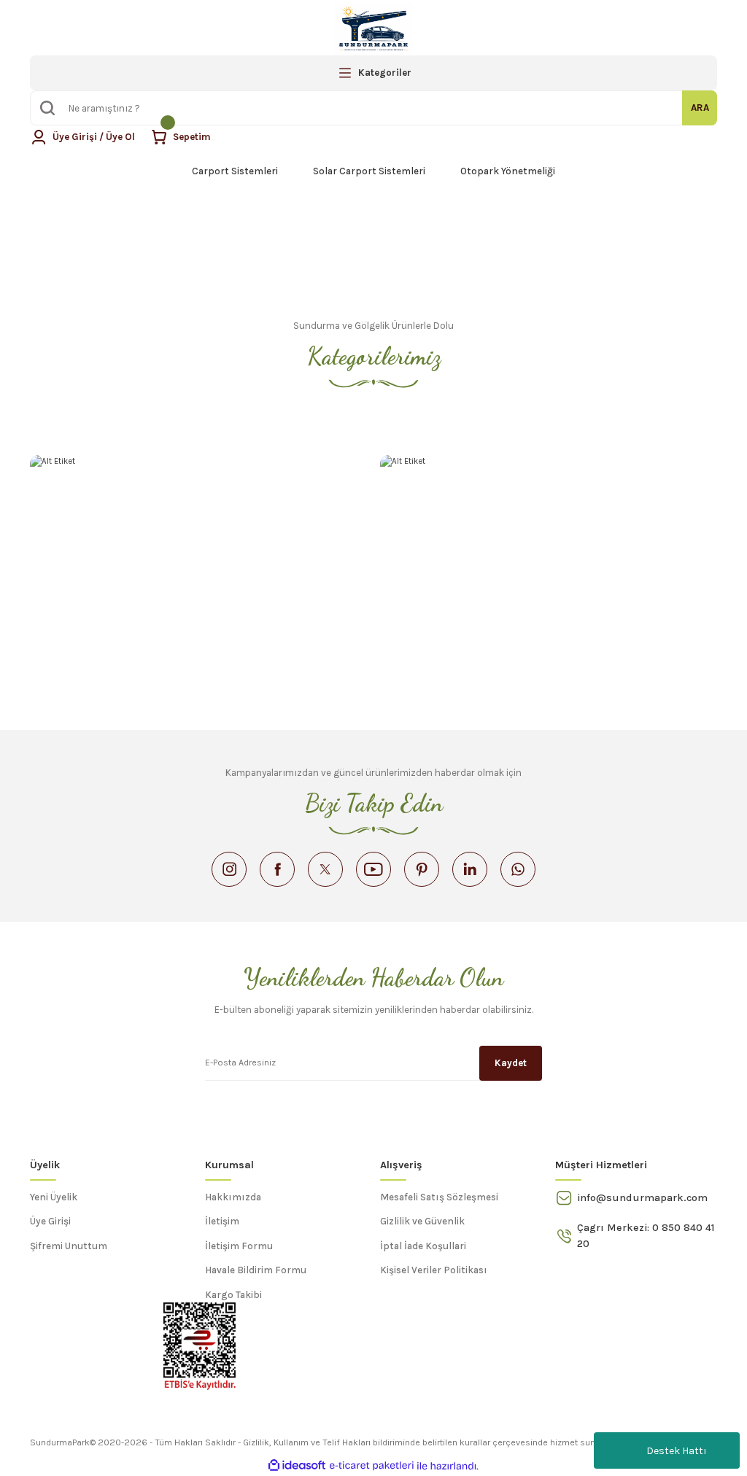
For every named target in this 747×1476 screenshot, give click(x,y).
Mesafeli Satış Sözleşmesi (439, 1197)
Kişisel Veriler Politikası (433, 1270)
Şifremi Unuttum (68, 1245)
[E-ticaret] (371, 1466)
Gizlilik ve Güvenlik (422, 1221)
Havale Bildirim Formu (255, 1270)
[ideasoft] (297, 1465)
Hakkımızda (233, 1197)
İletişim (222, 1221)
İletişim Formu (239, 1245)
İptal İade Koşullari (423, 1245)
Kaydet (511, 1062)
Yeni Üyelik (53, 1197)
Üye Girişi (50, 1221)
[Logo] (373, 29)
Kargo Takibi (233, 1294)
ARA (700, 107)
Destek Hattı (676, 1451)
